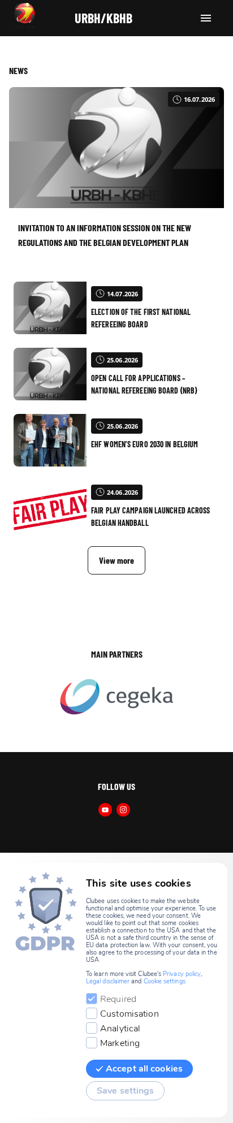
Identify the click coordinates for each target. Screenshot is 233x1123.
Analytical (120, 1028)
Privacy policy (182, 974)
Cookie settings (164, 981)
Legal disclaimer (108, 981)
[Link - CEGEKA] (116, 698)
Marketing (120, 1043)
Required (118, 999)
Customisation (129, 1014)
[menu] (205, 18)
